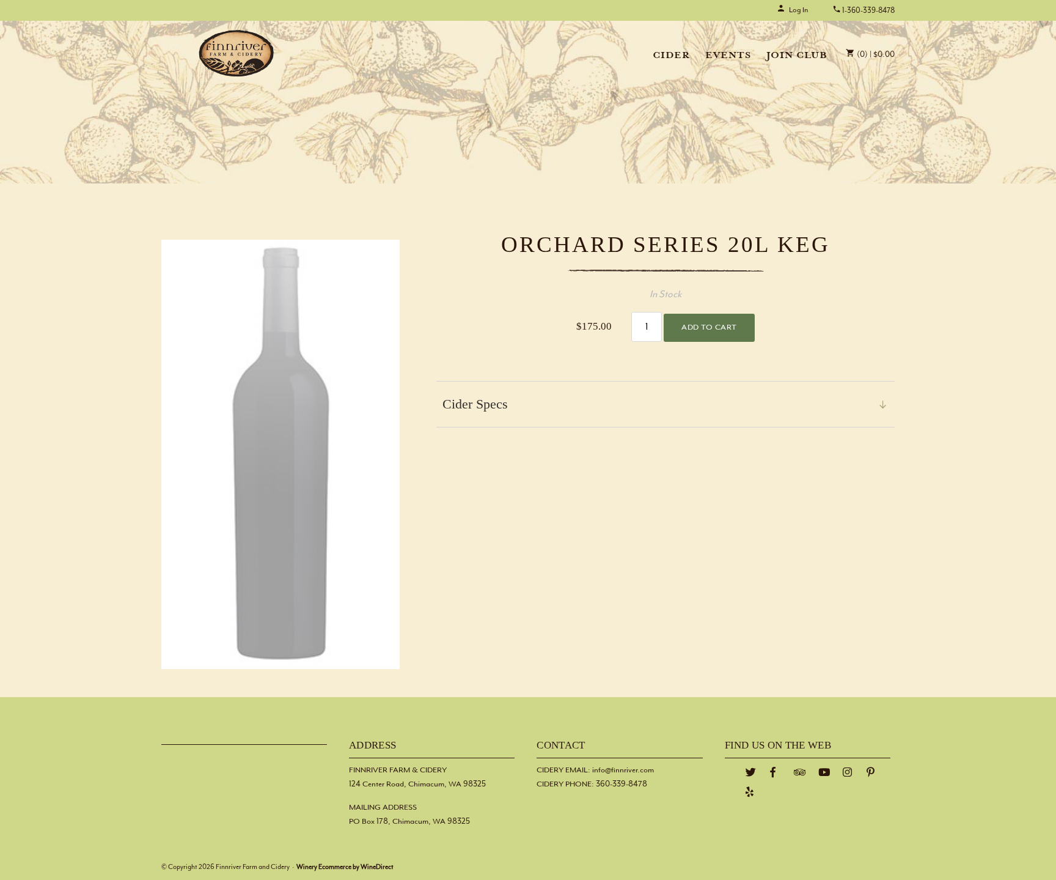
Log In (798, 10)
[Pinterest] (871, 772)
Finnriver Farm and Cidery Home (236, 53)
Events (728, 56)
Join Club (796, 56)
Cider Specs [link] (475, 404)
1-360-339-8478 (868, 10)
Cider (671, 56)
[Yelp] (750, 792)
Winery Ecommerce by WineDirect (345, 867)
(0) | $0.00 (875, 54)
